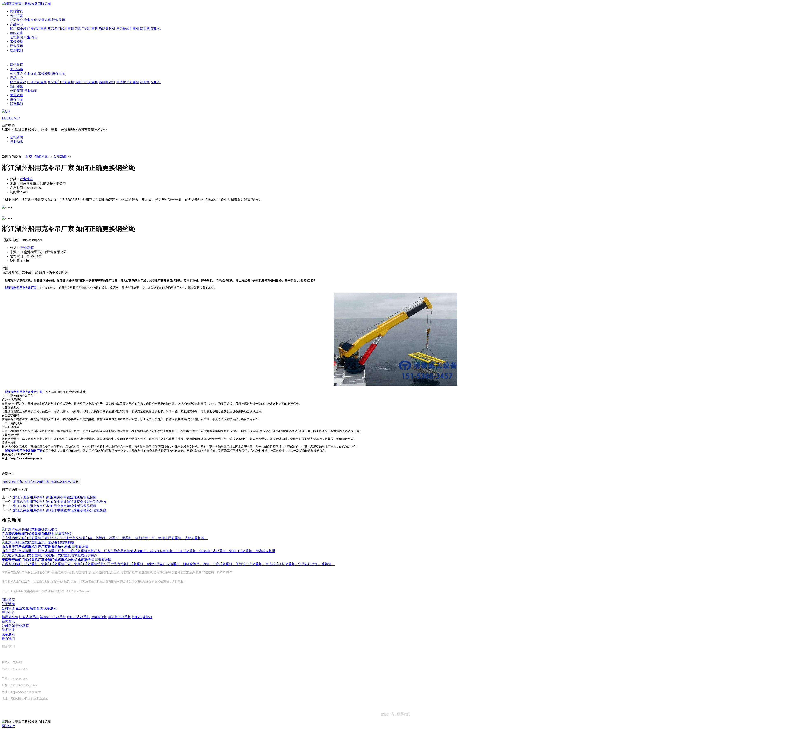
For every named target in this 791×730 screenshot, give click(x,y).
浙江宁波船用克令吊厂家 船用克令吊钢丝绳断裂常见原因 (54, 497)
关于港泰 (16, 15)
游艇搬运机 (107, 28)
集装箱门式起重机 (61, 28)
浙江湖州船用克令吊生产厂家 (23, 391)
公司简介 (16, 20)
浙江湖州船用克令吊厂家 (21, 287)
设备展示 (58, 20)
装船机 (156, 28)
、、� (40, 481)
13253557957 (11, 118)
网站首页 (16, 11)
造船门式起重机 (86, 28)
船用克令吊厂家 (12, 481)
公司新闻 (16, 37)
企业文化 (30, 20)
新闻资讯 (16, 33)
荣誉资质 (44, 20)
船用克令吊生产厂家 (63, 481)
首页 (29, 156)
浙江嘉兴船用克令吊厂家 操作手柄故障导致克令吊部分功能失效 (59, 501)
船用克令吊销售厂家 (37, 481)
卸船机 (145, 28)
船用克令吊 (18, 28)
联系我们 (16, 50)
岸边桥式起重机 (127, 28)
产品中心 (16, 24)
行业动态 (30, 37)
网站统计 (8, 726)
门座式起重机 (37, 28)
